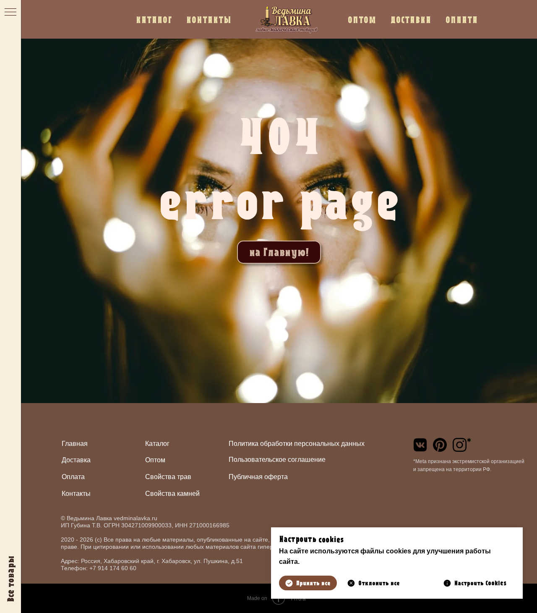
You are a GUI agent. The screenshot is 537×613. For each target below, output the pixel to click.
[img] (420, 445)
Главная (75, 443)
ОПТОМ (362, 19)
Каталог (157, 443)
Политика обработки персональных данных (297, 443)
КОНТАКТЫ (209, 19)
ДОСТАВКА (411, 19)
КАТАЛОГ (154, 19)
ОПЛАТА (462, 19)
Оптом (155, 460)
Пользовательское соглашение (277, 459)
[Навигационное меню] (10, 12)
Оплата (73, 476)
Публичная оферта (258, 476)
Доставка (76, 460)
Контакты (76, 493)
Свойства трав (168, 476)
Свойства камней (172, 493)
